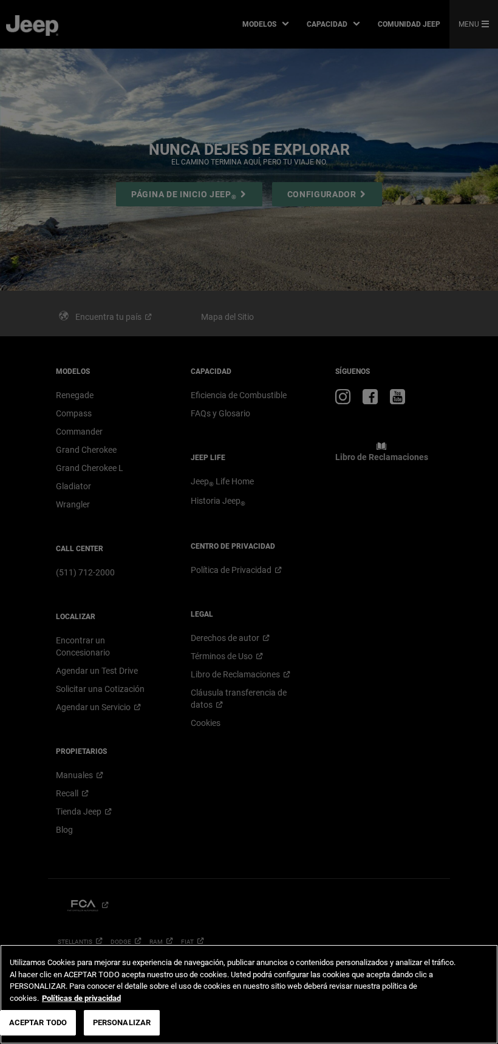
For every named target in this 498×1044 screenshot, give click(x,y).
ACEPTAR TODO (38, 1022)
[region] (249, 994)
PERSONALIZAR (122, 1022)
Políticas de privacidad (81, 998)
